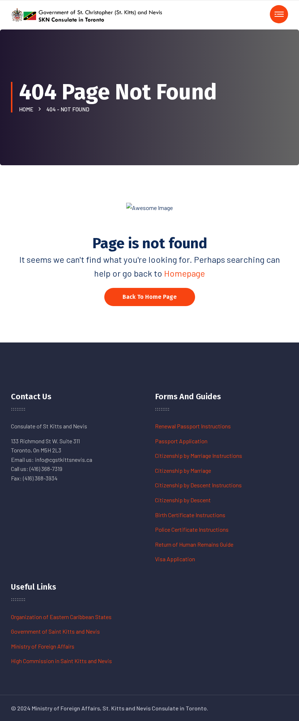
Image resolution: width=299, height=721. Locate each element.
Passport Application (181, 440)
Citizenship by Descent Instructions (198, 485)
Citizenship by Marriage (183, 470)
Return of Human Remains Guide (194, 544)
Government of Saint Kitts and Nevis (55, 631)
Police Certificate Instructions (192, 529)
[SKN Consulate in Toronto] (87, 14)
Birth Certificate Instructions (190, 514)
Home (27, 109)
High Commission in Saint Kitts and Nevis (61, 660)
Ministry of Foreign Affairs (42, 646)
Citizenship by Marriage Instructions (198, 455)
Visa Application (175, 558)
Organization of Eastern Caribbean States (61, 616)
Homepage (184, 273)
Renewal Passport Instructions (193, 426)
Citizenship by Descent (183, 499)
